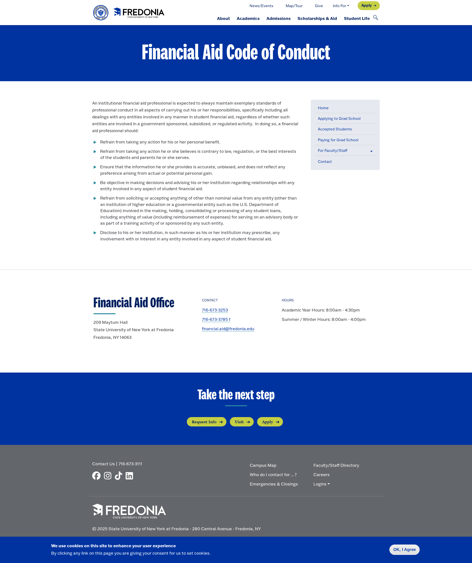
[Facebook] (97, 475)
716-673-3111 (130, 463)
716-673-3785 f (216, 319)
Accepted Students (335, 129)
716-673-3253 (215, 310)
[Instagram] (109, 475)
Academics (248, 18)
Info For (339, 5)
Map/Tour (294, 5)
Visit (239, 422)
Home (323, 108)
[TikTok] (120, 475)
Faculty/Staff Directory (336, 465)
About (223, 18)
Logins (319, 483)
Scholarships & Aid (317, 18)
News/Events (261, 5)
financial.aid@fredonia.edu (228, 328)
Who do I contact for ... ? (273, 474)
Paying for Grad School (338, 140)
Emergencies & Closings (274, 483)
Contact (325, 161)
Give (319, 5)
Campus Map (263, 465)
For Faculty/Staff (332, 150)
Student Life (357, 18)
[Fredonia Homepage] (129, 12)
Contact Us (103, 463)
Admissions (278, 18)
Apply (366, 5)
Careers (321, 474)
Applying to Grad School (339, 118)
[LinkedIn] (130, 475)
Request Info (204, 422)
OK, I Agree (404, 549)
